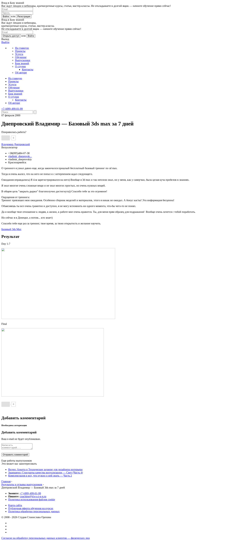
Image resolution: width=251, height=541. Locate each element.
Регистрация (23, 16)
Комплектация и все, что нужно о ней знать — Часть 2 (40, 475)
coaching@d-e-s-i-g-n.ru (33, 496)
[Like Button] (5, 137)
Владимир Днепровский (15, 144)
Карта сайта (15, 505)
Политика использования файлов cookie (31, 499)
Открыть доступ (11, 36)
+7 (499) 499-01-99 (12, 108)
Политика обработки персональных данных (34, 511)
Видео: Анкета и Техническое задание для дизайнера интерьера (45, 469)
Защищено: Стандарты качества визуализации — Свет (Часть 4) (45, 472)
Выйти (5, 42)
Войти (6, 16)
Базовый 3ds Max (11, 229)
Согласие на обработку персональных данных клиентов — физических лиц (45, 538)
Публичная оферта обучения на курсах (30, 508)
